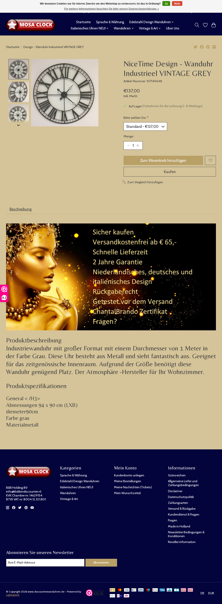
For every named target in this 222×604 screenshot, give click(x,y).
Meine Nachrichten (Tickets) (133, 487)
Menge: (129, 136)
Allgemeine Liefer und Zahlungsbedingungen (183, 483)
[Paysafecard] (112, 596)
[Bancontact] (134, 590)
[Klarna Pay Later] (183, 590)
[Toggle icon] (197, 25)
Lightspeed (12, 594)
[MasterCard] (119, 590)
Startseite (83, 22)
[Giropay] (119, 596)
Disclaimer (175, 491)
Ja (166, 3)
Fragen (172, 520)
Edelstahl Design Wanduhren (79, 481)
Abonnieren (101, 562)
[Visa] (127, 590)
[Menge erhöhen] (138, 145)
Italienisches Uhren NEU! (76, 487)
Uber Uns (172, 28)
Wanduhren (68, 493)
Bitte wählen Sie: (136, 118)
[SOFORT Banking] (190, 590)
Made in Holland (179, 526)
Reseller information (182, 542)
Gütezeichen (177, 475)
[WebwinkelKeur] (95, 595)
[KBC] (169, 590)
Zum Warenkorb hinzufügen (163, 160)
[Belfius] (155, 590)
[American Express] (162, 590)
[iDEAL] (112, 590)
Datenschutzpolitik (181, 497)
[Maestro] (148, 590)
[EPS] (126, 596)
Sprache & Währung (110, 22)
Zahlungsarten (178, 503)
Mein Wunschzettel (127, 493)
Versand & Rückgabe (182, 509)
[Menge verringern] (128, 145)
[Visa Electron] (141, 590)
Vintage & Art (69, 499)
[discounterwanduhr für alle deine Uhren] (31, 25)
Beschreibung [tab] (21, 209)
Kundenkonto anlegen (129, 475)
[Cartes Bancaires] (176, 590)
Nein (177, 3)
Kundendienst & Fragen (183, 514)
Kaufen (170, 171)
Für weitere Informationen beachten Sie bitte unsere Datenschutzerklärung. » (111, 8)
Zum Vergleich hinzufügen (145, 182)
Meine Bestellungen (127, 481)
